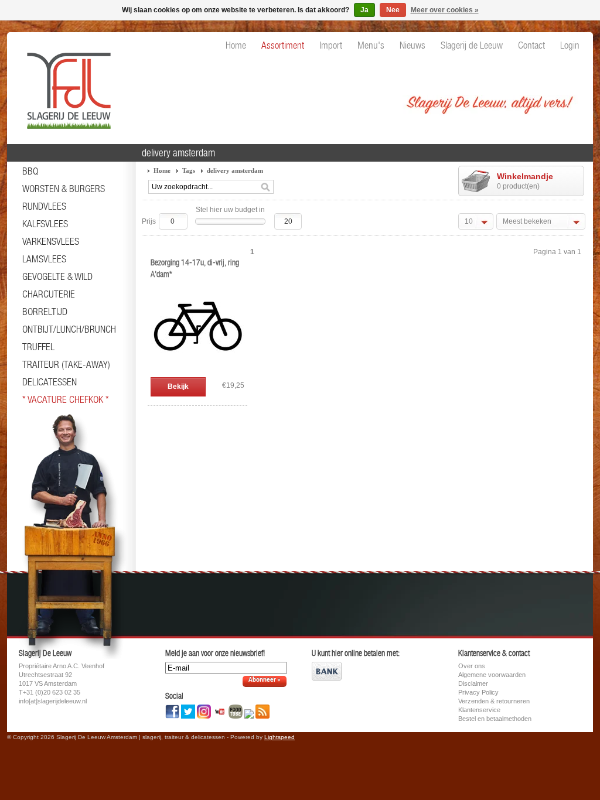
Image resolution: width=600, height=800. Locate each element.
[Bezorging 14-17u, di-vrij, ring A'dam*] (197, 371)
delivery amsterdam (235, 170)
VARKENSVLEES (50, 241)
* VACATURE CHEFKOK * (65, 399)
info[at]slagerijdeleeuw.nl (53, 701)
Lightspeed (279, 737)
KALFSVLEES (45, 224)
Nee (393, 10)
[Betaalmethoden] (327, 678)
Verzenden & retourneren (494, 701)
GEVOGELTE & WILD (57, 276)
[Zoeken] (265, 187)
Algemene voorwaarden (492, 674)
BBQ (30, 171)
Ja (364, 10)
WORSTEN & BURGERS (63, 188)
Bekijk (178, 386)
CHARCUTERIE (48, 294)
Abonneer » (264, 680)
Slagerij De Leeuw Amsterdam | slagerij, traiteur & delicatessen (65, 85)
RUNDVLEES (44, 206)
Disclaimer (473, 683)
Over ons (471, 665)
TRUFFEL (38, 347)
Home (162, 170)
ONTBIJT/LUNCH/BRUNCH (69, 329)
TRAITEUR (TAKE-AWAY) (66, 364)
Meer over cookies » (445, 10)
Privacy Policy (478, 692)
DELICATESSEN (49, 382)
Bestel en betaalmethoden (494, 718)
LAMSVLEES (44, 259)
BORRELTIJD (44, 311)
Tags (188, 170)
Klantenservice (479, 709)
